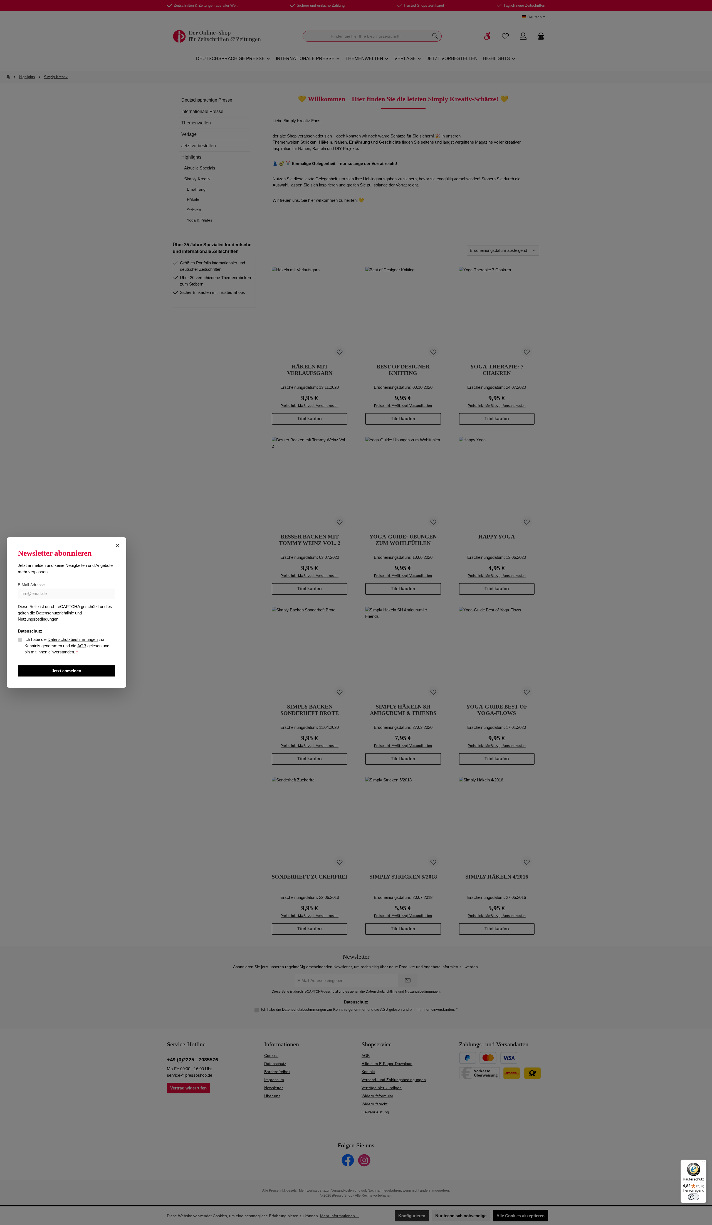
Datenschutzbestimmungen (73, 639)
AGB (81, 645)
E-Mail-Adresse (31, 584)
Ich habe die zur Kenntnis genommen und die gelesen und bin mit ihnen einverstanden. (66, 645)
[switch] (693, 1197)
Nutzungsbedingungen (38, 619)
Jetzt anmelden (66, 670)
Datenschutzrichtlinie (55, 613)
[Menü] (703, 1163)
